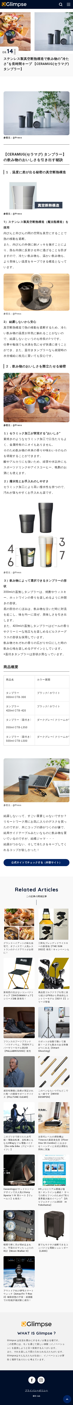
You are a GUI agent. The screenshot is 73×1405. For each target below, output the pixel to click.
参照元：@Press (13, 137)
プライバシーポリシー (36, 1390)
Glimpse (14, 4)
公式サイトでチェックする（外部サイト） (36, 862)
